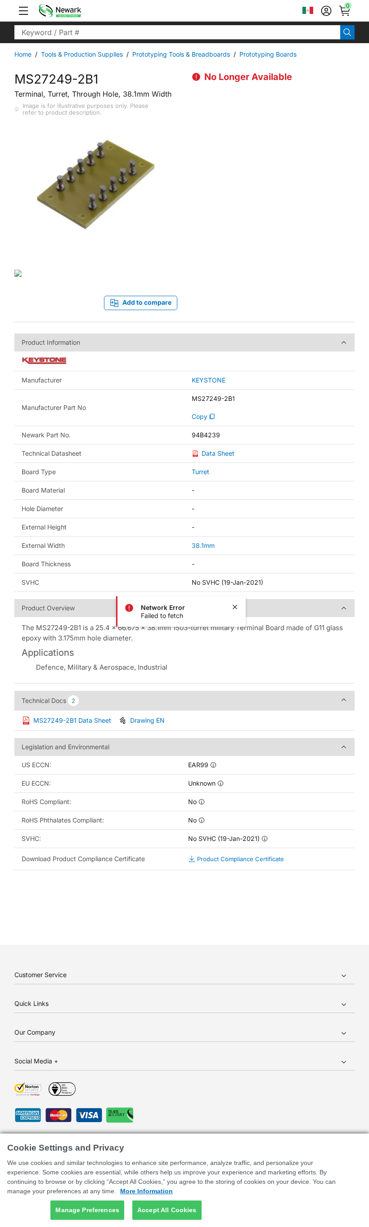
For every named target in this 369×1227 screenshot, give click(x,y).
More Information (146, 1191)
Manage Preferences (87, 1210)
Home (23, 54)
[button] (23, 11)
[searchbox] (177, 32)
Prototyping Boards (268, 54)
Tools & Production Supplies (82, 54)
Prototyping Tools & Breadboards (181, 54)
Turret (200, 472)
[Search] (347, 32)
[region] (184, 1180)
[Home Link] (73, 11)
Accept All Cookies (167, 1210)
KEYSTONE (208, 380)
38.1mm (203, 545)
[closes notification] (235, 607)
